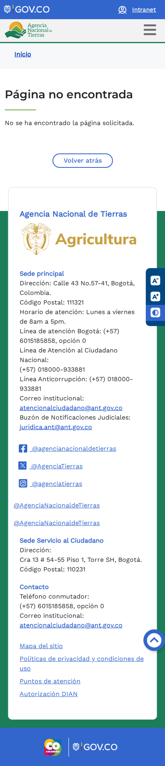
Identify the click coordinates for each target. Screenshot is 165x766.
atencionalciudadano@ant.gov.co (71, 408)
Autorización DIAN (49, 694)
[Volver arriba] (154, 640)
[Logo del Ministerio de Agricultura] (78, 239)
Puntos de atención (50, 681)
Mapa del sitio (41, 646)
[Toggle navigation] (150, 29)
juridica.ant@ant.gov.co (56, 427)
